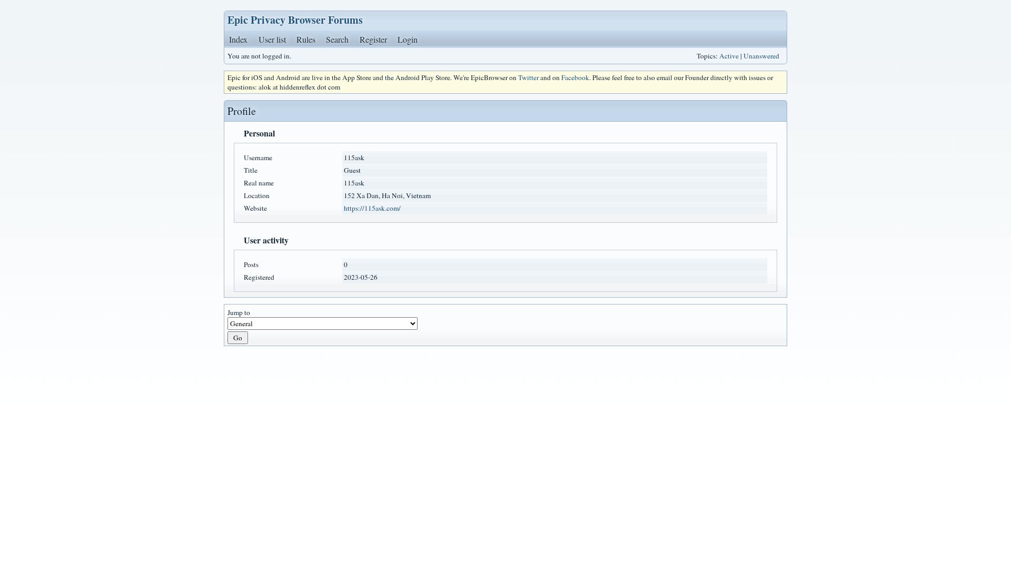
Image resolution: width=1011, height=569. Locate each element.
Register (373, 39)
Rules (305, 39)
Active (729, 56)
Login (408, 39)
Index (238, 39)
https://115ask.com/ (372, 208)
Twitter (528, 77)
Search (337, 39)
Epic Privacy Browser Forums (295, 19)
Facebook (575, 77)
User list (272, 39)
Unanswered (761, 56)
